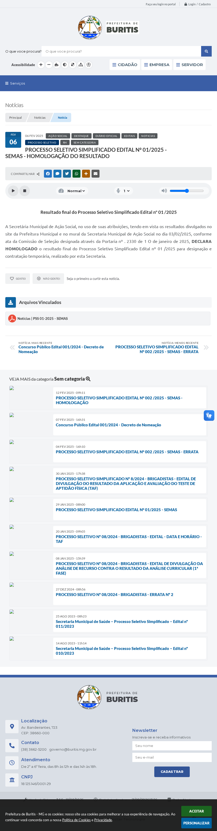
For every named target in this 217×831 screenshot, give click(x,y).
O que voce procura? (23, 51)
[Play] (13, 191)
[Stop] (24, 191)
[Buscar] (206, 51)
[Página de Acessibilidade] (88, 64)
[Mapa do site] (80, 64)
